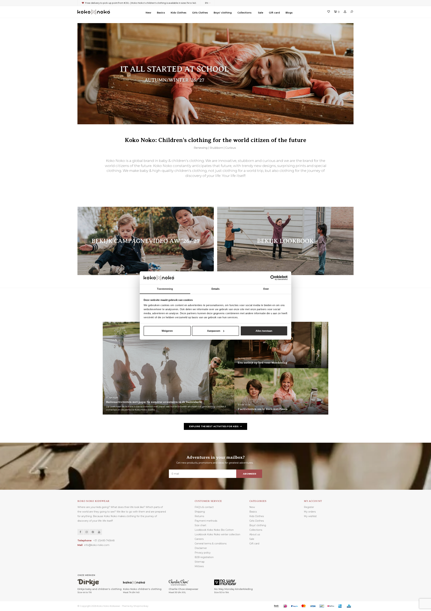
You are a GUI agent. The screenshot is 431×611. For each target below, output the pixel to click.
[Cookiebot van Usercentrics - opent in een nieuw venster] (273, 277)
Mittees (199, 566)
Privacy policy (203, 552)
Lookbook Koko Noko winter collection (217, 534)
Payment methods (206, 520)
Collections (244, 12)
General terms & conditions (210, 543)
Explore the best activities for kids (214, 426)
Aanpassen (213, 330)
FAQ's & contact (204, 507)
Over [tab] (266, 288)
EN (206, 3)
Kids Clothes (178, 12)
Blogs (289, 12)
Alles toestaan (264, 330)
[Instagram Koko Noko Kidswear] (87, 532)
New (148, 12)
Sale (260, 12)
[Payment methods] (276, 606)
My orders (310, 511)
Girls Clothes (200, 12)
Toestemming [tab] (165, 288)
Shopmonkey (140, 606)
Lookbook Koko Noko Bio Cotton (214, 529)
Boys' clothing (223, 12)
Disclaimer (201, 548)
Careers (199, 539)
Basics (161, 12)
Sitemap (200, 561)
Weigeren (167, 330)
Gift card (274, 12)
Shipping (200, 511)
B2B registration (204, 557)
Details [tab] (215, 288)
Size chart (200, 525)
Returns (199, 516)
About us (254, 534)
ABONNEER (249, 473)
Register (309, 507)
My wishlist (310, 516)
